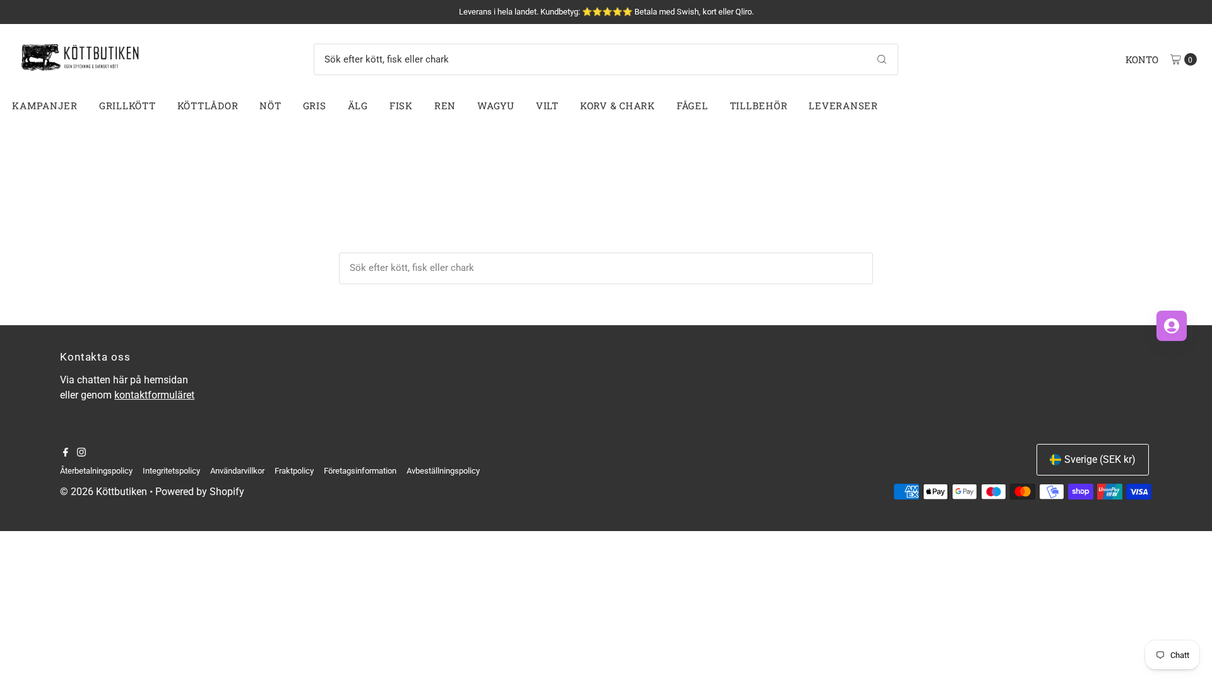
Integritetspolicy (171, 471)
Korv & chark (617, 105)
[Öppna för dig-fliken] (1171, 326)
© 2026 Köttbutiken (103, 492)
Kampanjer (45, 105)
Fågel (692, 105)
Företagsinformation (360, 471)
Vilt (547, 105)
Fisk (401, 105)
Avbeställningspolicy (443, 471)
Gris (314, 105)
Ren (445, 105)
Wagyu (495, 105)
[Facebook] (65, 453)
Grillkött (127, 105)
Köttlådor (208, 105)
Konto (1142, 59)
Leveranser (843, 105)
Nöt (270, 105)
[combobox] (606, 59)
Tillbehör (759, 105)
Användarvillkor (237, 471)
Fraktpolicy (294, 471)
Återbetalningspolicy (96, 471)
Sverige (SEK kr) (1100, 459)
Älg (358, 105)
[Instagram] (81, 453)
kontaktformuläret (154, 395)
